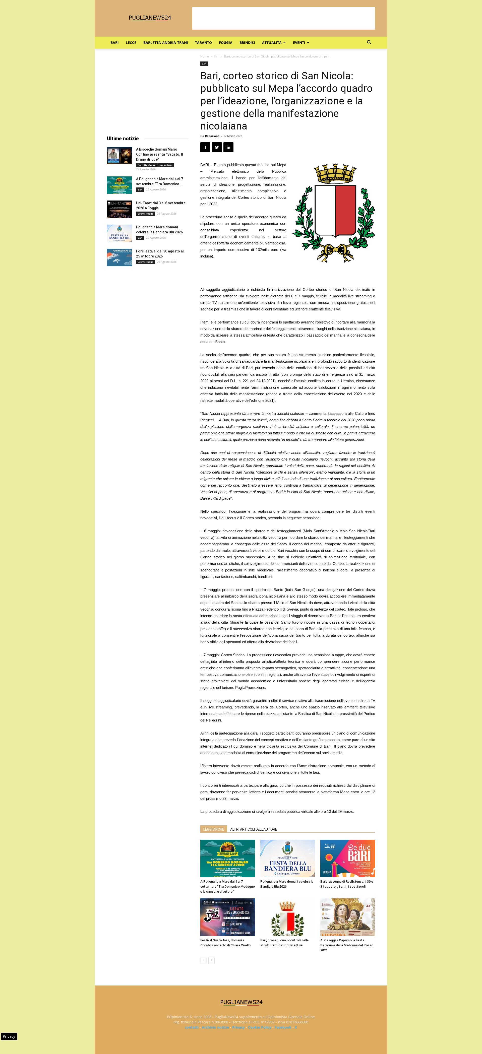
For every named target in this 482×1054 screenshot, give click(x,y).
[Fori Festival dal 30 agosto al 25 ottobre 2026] (119, 257)
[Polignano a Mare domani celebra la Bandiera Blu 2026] (287, 858)
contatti (192, 1027)
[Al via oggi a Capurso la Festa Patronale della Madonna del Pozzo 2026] (347, 917)
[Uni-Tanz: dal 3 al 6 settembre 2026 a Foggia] (119, 209)
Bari (114, 42)
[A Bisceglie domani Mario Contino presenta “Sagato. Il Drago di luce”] (119, 155)
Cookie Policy (259, 1027)
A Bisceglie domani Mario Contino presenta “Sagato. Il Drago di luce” (159, 154)
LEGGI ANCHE (213, 829)
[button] (369, 43)
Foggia (225, 42)
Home (204, 56)
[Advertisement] (283, 18)
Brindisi (247, 42)
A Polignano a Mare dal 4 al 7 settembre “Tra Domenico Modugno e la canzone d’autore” (227, 886)
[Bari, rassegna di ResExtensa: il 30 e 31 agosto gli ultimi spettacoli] (347, 858)
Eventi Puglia (145, 213)
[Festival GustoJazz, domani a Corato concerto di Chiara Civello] (227, 917)
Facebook (283, 1027)
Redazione (212, 136)
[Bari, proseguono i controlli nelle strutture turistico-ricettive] (287, 917)
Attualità (272, 42)
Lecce (131, 42)
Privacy (238, 1027)
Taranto (203, 42)
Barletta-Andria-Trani (165, 42)
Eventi (299, 42)
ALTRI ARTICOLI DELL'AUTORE (253, 829)
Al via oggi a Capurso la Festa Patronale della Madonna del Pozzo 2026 (346, 945)
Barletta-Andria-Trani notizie (155, 165)
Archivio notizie (215, 1027)
